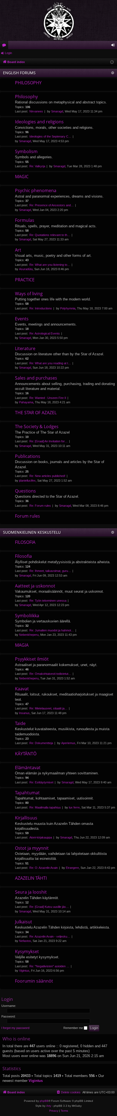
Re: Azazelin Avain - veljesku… (49, 936)
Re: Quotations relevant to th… (49, 235)
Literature (25, 348)
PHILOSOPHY (28, 83)
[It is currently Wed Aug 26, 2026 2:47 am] (112, 62)
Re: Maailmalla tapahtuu (45, 807)
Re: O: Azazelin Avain (43, 867)
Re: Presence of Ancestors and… (51, 205)
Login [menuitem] (114, 46)
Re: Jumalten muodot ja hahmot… (51, 630)
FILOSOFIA (25, 542)
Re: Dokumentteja (41, 743)
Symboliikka (27, 616)
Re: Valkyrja (37, 166)
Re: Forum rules (40, 505)
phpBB (44, 1100)
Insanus (24, 713)
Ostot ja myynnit (32, 848)
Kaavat (22, 689)
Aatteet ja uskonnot (35, 586)
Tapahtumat (27, 793)
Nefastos (25, 940)
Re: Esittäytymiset (41, 782)
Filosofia (23, 556)
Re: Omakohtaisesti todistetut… (50, 673)
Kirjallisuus (26, 818)
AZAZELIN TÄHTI (31, 878)
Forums (5, 46)
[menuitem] (68, 1092)
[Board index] (58, 20)
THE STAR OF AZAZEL (36, 413)
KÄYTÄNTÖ (25, 754)
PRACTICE (25, 280)
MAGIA (22, 645)
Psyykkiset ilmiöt (32, 659)
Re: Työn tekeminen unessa (47, 600)
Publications (27, 456)
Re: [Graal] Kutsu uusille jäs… (49, 906)
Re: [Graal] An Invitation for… (48, 441)
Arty (48, 1105)
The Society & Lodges (37, 426)
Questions (25, 491)
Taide (20, 723)
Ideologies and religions (39, 122)
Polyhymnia (67, 308)
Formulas (24, 220)
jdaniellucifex (27, 480)
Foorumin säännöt (34, 981)
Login (8, 53)
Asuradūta (26, 269)
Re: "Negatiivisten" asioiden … (49, 966)
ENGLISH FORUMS (19, 72)
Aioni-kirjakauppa (40, 837)
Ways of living (29, 294)
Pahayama (26, 402)
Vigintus (24, 970)
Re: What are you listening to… (49, 264)
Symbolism (26, 151)
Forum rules (27, 516)
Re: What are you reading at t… (50, 363)
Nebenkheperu (29, 634)
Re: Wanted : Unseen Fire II (47, 397)
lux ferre (74, 807)
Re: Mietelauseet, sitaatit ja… (48, 708)
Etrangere (72, 867)
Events (22, 319)
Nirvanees (36, 111)
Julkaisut (23, 922)
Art (18, 250)
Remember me (73, 1028)
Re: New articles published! (47, 476)
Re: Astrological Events (44, 333)
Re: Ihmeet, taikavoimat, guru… (50, 570)
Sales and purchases (36, 378)
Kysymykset (27, 951)
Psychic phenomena (35, 190)
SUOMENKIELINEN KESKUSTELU (32, 532)
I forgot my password (15, 1028)
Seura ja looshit (31, 892)
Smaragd (57, 111)
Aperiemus (68, 743)
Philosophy (26, 97)
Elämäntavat (28, 768)
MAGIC (22, 177)
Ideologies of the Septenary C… (50, 136)
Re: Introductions (40, 308)
